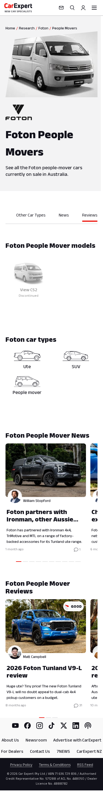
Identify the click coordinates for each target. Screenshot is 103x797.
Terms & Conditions (55, 764)
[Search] (72, 7)
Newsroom (36, 740)
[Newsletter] (61, 7)
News (64, 215)
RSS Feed (85, 764)
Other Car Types (31, 215)
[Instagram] (39, 725)
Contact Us (40, 751)
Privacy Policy (21, 764)
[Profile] (83, 7)
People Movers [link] (64, 28)
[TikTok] (51, 725)
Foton (43, 28)
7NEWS (63, 751)
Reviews (90, 215)
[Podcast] (88, 725)
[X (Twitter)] (63, 725)
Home (10, 28)
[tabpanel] (51, 279)
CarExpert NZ (89, 751)
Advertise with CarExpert (77, 740)
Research (27, 28)
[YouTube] (15, 725)
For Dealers (12, 751)
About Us (10, 740)
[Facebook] (27, 725)
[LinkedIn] (76, 725)
